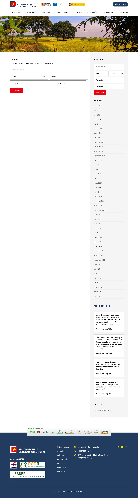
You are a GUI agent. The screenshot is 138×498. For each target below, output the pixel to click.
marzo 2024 (98, 237)
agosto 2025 (98, 160)
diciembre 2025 (99, 142)
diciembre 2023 (99, 246)
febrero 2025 (98, 187)
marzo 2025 (98, 183)
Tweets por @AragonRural (102, 410)
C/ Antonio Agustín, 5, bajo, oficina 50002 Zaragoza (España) (93, 456)
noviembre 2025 (99, 147)
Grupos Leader (62, 12)
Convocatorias (108, 12)
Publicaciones (46, 12)
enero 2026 (97, 138)
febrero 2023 (98, 292)
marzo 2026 (98, 128)
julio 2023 (97, 269)
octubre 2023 (98, 255)
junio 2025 (97, 169)
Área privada (121, 4)
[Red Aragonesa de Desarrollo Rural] (24, 6)
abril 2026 (97, 124)
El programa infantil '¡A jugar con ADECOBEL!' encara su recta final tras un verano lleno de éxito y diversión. (108, 365)
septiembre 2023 (99, 260)
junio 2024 (97, 224)
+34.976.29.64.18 (84, 451)
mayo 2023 (97, 278)
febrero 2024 (98, 242)
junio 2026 (97, 115)
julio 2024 (97, 219)
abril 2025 (97, 178)
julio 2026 (97, 110)
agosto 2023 (98, 264)
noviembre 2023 (99, 251)
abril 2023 (97, 283)
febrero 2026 (98, 133)
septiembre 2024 (99, 210)
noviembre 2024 (99, 201)
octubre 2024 (98, 205)
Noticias (102, 306)
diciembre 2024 (99, 196)
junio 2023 (97, 273)
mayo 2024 (97, 228)
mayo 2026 (97, 119)
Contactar (124, 12)
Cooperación (92, 12)
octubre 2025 (98, 151)
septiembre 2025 (99, 156)
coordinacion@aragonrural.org (89, 447)
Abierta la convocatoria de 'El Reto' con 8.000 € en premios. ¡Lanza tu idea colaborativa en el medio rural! (108, 385)
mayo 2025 (97, 174)
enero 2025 (97, 192)
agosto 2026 (98, 106)
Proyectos (78, 12)
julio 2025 (97, 165)
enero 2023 (97, 296)
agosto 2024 (98, 215)
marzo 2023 (98, 287)
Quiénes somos (15, 12)
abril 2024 (97, 233)
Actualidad (30, 12)
